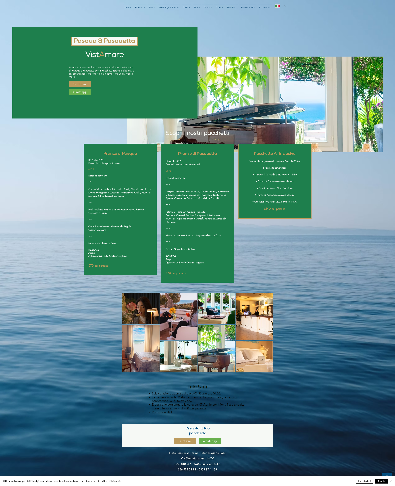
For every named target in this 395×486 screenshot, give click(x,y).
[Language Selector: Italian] (280, 6)
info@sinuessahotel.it (206, 464)
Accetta (381, 481)
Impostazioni (364, 481)
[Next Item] (268, 333)
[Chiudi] (391, 481)
